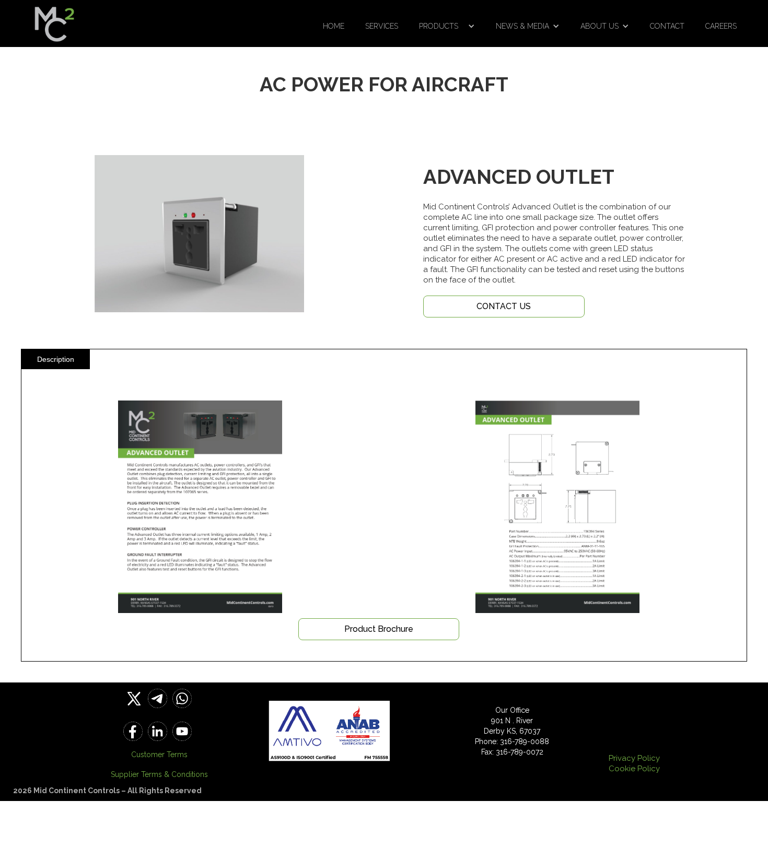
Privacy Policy (634, 758)
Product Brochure (378, 629)
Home (333, 26)
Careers (721, 26)
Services (381, 26)
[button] (447, 26)
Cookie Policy (634, 768)
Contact (667, 26)
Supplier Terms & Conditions (159, 774)
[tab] (55, 359)
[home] (54, 21)
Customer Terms (159, 754)
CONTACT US (503, 306)
